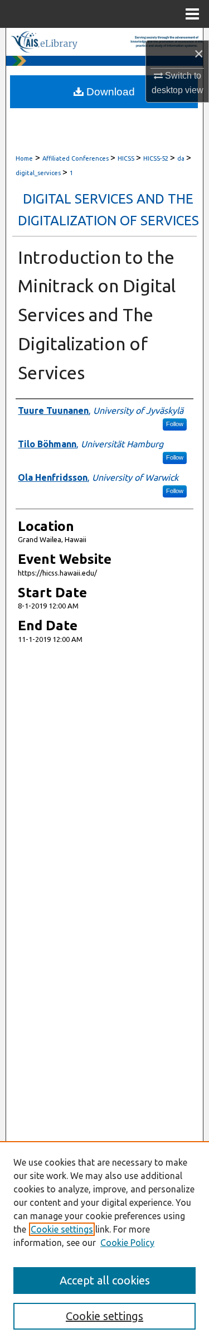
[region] (104, 1242)
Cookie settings (62, 1229)
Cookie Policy (127, 1243)
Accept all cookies (105, 1280)
